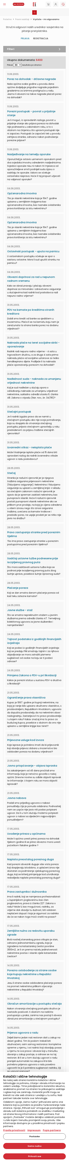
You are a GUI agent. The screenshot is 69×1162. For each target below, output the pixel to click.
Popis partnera (52, 1130)
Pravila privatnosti (14, 1130)
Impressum (34, 1130)
